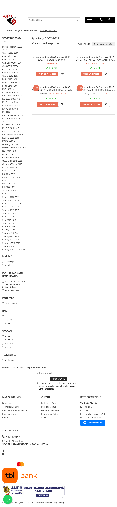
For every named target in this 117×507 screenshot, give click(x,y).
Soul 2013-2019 (9, 223)
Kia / (36, 30)
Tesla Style (9, 360)
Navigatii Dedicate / (23, 30)
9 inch (7, 265)
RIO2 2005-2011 (9, 187)
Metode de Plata (48, 403)
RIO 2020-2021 (8, 183)
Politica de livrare (10, 414)
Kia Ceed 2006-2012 (11, 99)
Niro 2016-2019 (9, 151)
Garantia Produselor (50, 410)
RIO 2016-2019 (8, 174)
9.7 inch (8, 261)
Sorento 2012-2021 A (11, 203)
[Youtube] (3, 454)
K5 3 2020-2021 (9, 89)
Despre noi (7, 403)
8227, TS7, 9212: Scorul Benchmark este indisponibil (13, 284)
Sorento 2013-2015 (10, 210)
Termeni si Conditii (10, 406)
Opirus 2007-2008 (10, 154)
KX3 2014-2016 (8, 141)
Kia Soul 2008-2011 (10, 137)
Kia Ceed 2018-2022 (11, 102)
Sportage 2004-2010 (11, 236)
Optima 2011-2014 (10, 157)
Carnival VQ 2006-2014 (12, 62)
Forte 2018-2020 (9, 79)
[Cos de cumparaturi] (109, 20)
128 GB (8, 343)
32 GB (7, 336)
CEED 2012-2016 (9, 69)
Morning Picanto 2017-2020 (14, 147)
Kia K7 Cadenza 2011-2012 (14, 115)
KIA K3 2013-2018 (10, 108)
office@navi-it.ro (14, 441)
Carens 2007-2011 (10, 52)
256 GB (8, 347)
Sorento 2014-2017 (10, 213)
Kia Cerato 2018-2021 (11, 105)
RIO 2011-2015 (8, 170)
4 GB (7, 316)
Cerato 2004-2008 (10, 72)
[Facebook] (3, 450)
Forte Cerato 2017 (10, 85)
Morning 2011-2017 (11, 144)
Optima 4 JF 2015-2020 (12, 161)
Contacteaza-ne (95, 423)
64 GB (7, 340)
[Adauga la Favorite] (62, 74)
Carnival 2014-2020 (10, 59)
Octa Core (9, 303)
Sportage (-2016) (9, 229)
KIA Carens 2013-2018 (12, 95)
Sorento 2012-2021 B (11, 206)
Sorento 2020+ (8, 216)
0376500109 (13, 436)
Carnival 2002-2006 (10, 56)
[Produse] (89, 20)
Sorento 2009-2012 (10, 200)
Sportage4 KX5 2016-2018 (13, 249)
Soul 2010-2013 (9, 220)
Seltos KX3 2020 (9, 190)
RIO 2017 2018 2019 (11, 177)
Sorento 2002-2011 (10, 197)
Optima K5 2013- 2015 (12, 164)
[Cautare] (77, 19)
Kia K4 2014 (7, 112)
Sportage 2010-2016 (11, 243)
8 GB (7, 320)
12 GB (7, 323)
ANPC (43, 417)
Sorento (6, 193)
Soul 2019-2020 (9, 226)
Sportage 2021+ (9, 246)
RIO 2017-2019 (8, 180)
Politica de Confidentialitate (14, 410)
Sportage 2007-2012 (11, 239)
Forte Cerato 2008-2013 (12, 82)
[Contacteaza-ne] (101, 20)
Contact (5, 417)
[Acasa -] (12, 19)
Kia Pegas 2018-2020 (11, 124)
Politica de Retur (48, 406)
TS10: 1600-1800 (12, 290)
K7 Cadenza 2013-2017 (12, 92)
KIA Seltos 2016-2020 (11, 131)
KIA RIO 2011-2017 (10, 128)
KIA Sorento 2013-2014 (12, 134)
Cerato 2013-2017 (10, 75)
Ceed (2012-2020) (10, 66)
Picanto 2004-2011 (10, 167)
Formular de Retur (49, 414)
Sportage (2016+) (10, 233)
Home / (8, 30)
